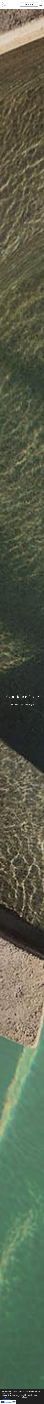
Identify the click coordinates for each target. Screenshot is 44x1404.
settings (24, 1397)
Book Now (29, 4)
